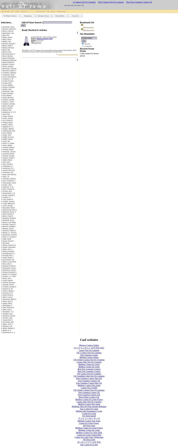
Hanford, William (8, 147)
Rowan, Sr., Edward (10, 274)
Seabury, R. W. (8, 289)
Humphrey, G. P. (8, 168)
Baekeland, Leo (8, 33)
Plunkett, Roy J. (8, 256)
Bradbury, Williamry (9, 60)
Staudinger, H (7, 305)
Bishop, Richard (8, 48)
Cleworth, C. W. (8, 79)
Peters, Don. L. (8, 249)
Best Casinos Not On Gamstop (83, 2)
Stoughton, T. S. (8, 312)
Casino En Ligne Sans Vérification (89, 437)
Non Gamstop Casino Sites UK (89, 378)
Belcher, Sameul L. (9, 44)
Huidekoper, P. (8, 166)
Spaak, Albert (7, 303)
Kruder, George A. (9, 195)
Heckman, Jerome (9, 152)
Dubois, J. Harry (8, 102)
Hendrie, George (8, 156)
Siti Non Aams (89, 425)
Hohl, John (6, 162)
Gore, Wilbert (7, 133)
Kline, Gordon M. (8, 189)
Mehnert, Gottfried (9, 226)
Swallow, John (8, 314)
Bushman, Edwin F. (9, 71)
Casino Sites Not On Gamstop (89, 362)
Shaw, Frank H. (8, 295)
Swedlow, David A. (9, 316)
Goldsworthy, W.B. (9, 131)
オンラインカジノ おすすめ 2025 (89, 348)
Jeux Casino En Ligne (89, 409)
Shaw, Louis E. (8, 297)
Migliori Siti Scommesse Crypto (89, 411)
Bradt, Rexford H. (9, 62)
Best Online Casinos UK (89, 397)
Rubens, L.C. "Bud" (9, 276)
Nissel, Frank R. (8, 241)
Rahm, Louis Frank (9, 262)
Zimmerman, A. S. (9, 332)
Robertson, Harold (9, 270)
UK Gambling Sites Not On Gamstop (89, 376)
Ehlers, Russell (8, 106)
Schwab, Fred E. (8, 285)
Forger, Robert (8, 116)
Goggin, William (8, 129)
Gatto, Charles (8, 125)
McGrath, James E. (9, 224)
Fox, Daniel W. (8, 120)
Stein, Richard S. (8, 307)
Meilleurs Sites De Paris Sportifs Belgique (89, 406)
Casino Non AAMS (89, 388)
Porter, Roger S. (8, 258)
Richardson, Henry (9, 268)
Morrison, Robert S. (9, 231)
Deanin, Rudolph (9, 87)
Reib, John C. (7, 264)
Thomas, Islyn (7, 318)
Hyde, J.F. (6, 177)
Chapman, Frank (8, 75)
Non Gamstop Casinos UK (89, 381)
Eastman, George (9, 104)
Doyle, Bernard (8, 98)
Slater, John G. (8, 301)
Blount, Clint (7, 52)
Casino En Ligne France (89, 423)
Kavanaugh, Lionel (9, 183)
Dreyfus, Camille (8, 100)
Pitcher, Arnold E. (9, 251)
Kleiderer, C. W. (8, 187)
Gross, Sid (6, 141)
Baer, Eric (6, 35)
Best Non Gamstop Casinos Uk (139, 2)
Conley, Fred (7, 83)
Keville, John (7, 185)
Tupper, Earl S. (8, 320)
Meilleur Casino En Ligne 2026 (89, 433)
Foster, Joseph (8, 118)
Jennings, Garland (9, 179)
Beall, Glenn (7, 39)
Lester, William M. (9, 204)
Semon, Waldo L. (9, 291)
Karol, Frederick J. (9, 181)
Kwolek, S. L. (7, 197)
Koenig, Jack (7, 191)
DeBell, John (7, 89)
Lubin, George (8, 206)
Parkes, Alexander (9, 247)
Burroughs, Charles (9, 68)
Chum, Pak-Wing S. (9, 77)
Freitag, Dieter (8, 123)
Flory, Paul (6, 114)
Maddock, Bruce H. (9, 212)
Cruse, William (8, 85)
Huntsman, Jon (8, 172)
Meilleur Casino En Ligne (89, 364)
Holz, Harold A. (8, 164)
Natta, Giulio (7, 239)
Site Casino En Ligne (89, 445)
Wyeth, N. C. (7, 330)
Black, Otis (6, 50)
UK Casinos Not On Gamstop (89, 353)
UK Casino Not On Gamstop (89, 374)
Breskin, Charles (8, 64)
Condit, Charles (8, 81)
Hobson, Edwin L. (9, 158)
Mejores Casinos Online (89, 345)
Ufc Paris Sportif (89, 416)
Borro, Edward (8, 56)
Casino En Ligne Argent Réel (89, 435)
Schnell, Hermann (9, 283)
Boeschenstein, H (9, 54)
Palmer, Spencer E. (9, 245)
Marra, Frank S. (8, 216)
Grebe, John (7, 135)
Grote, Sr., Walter (8, 143)
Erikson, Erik (7, 110)
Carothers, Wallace (9, 73)
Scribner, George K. (9, 287)
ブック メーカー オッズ (89, 418)
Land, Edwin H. (8, 199)
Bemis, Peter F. (8, 46)
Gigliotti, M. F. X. (8, 127)
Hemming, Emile (8, 154)
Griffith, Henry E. (8, 137)
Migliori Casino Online (89, 357)
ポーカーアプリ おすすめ (89, 442)
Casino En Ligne (89, 413)
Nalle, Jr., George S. (10, 237)
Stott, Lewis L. (7, 310)
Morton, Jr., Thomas (9, 233)
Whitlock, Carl (7, 326)
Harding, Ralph (8, 150)
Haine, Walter (7, 145)
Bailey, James (7, 37)
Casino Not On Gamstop (89, 350)
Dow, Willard (7, 96)
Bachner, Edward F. (9, 29)
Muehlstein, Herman (10, 235)
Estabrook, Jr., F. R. (9, 112)
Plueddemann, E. (9, 253)
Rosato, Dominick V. (10, 272)
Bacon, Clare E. (8, 31)
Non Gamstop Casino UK (89, 392)
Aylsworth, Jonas (8, 27)
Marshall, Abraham (9, 218)
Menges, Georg (8, 229)
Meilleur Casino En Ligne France (89, 399)
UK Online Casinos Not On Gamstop (89, 360)
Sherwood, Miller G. (10, 299)
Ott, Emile (6, 243)
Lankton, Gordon (8, 202)
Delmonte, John (8, 91)
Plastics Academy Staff (45, 38)
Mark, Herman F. (8, 214)
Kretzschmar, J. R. (9, 193)
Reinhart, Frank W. (9, 266)
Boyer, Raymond (8, 58)
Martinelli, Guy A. (8, 220)
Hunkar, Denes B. (9, 170)
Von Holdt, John (8, 322)
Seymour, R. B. (8, 293)
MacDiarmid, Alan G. (10, 210)
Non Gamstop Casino (89, 355)
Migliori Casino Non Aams (89, 404)
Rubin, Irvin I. (7, 278)
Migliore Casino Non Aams (89, 385)
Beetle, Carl (7, 41)
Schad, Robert (8, 280)
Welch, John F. (8, 324)
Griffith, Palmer (8, 139)
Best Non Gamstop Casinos (89, 369)
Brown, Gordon (8, 66)
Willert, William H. (9, 328)
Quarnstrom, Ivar (8, 260)
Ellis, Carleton (8, 108)
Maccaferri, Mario (9, 208)
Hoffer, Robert (7, 160)
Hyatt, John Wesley (9, 174)
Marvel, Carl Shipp (9, 222)
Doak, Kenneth (8, 93)
